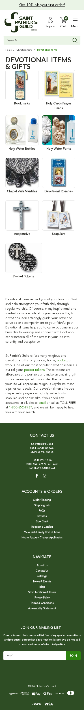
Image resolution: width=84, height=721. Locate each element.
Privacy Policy (42, 597)
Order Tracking (42, 500)
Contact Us (42, 571)
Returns (42, 516)
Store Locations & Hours (42, 592)
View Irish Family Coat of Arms (42, 532)
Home (8, 50)
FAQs (42, 510)
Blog (42, 587)
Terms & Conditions (42, 603)
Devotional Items (47, 49)
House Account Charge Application (42, 537)
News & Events (42, 581)
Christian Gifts (24, 50)
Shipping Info (42, 505)
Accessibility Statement (42, 608)
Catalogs (42, 576)
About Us (42, 565)
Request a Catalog (42, 527)
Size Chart (42, 521)
